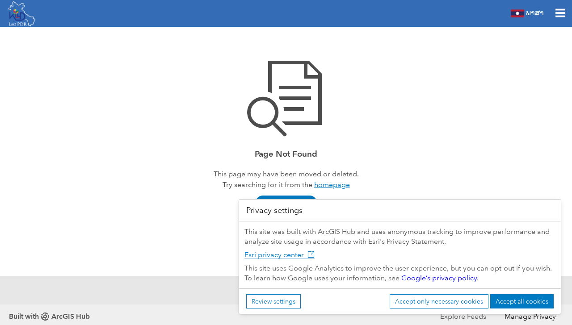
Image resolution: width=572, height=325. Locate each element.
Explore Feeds (463, 316)
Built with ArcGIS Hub (49, 316)
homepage (332, 184)
